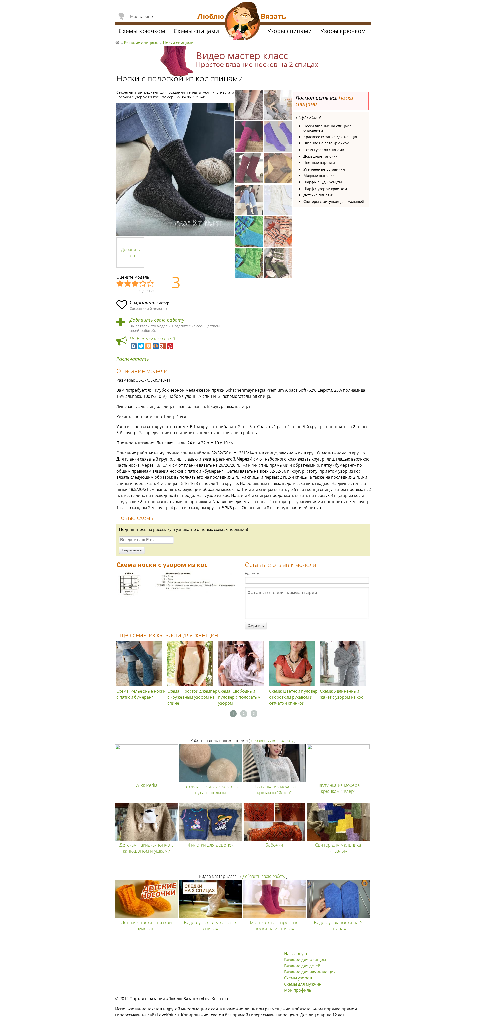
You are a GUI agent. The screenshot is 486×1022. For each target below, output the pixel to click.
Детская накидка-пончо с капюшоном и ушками (146, 848)
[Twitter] (141, 346)
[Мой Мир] (156, 346)
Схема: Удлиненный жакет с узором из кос (341, 694)
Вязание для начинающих (309, 972)
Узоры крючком (343, 31)
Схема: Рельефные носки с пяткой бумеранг (141, 694)
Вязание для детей (302, 966)
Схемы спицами (196, 31)
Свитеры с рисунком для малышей (333, 201)
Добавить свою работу (157, 320)
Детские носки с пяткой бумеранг (146, 925)
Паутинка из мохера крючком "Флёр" (274, 789)
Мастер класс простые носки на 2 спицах (274, 925)
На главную (295, 953)
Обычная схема (135, 284)
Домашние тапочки (320, 156)
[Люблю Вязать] (242, 22)
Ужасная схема (120, 284)
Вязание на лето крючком (326, 143)
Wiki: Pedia (146, 785)
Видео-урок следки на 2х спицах (210, 925)
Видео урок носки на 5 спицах (338, 925)
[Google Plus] (163, 346)
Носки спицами (178, 43)
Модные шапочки (319, 175)
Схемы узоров (298, 978)
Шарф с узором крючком (325, 188)
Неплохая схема (128, 284)
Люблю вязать (117, 42)
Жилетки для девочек (210, 845)
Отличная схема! (150, 284)
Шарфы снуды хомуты (322, 182)
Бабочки (274, 845)
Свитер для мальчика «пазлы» (338, 848)
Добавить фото (130, 252)
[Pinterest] (170, 346)
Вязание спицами (141, 43)
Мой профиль (297, 990)
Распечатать (132, 359)
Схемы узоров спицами (323, 149)
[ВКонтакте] (134, 346)
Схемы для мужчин (302, 984)
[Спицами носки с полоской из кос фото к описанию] (175, 169)
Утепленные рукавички (324, 169)
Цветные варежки (319, 162)
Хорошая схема (143, 284)
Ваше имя (253, 573)
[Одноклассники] (148, 346)
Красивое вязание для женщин (330, 136)
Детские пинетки (318, 195)
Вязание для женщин (305, 960)
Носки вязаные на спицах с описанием (327, 128)
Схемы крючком (142, 31)
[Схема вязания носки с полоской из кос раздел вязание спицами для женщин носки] (177, 599)
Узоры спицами (289, 31)
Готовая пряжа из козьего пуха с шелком (210, 789)
